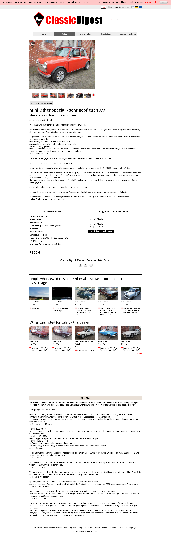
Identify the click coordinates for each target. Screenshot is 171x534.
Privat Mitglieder (70, 528)
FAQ (103, 7)
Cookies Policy (151, 2)
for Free (116, 20)
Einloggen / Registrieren (118, 7)
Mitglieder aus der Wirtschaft (89, 528)
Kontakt (105, 528)
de (136, 7)
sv (140, 7)
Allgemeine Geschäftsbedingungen (123, 528)
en (132, 7)
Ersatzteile (106, 34)
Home (43, 34)
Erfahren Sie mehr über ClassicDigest (48, 528)
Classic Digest (67, 19)
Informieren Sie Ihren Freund (41, 103)
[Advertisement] (121, 64)
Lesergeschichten (127, 34)
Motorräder (85, 34)
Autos (64, 34)
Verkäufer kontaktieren (100, 231)
